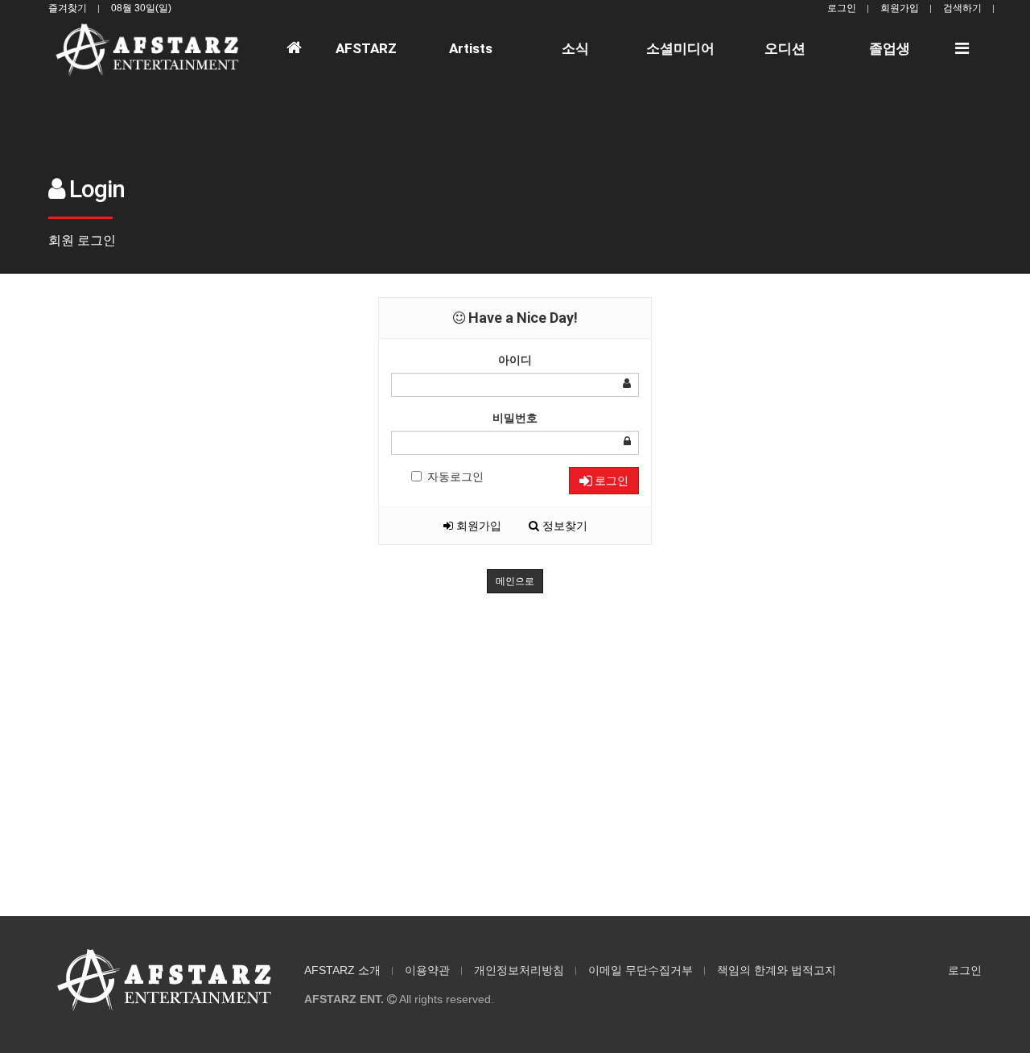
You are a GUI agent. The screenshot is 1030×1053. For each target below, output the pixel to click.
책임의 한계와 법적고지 (776, 970)
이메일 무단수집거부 (640, 970)
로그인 (841, 8)
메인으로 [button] (515, 581)
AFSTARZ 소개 (342, 970)
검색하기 (962, 8)
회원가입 (899, 8)
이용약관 (427, 970)
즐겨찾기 (67, 8)
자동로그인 (455, 476)
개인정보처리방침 (519, 970)
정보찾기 (563, 525)
